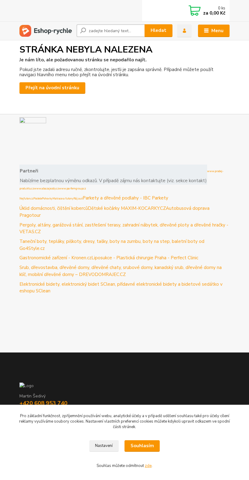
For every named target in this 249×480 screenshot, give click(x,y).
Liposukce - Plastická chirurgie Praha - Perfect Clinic (144, 258)
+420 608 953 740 (43, 403)
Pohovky (47, 198)
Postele (37, 198)
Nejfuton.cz (26, 198)
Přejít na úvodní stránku (52, 88)
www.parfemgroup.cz (72, 188)
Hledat (158, 30)
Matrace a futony (63, 198)
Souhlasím (142, 446)
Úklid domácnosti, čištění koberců (53, 208)
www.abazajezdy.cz (46, 188)
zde (148, 465)
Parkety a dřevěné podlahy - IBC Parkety (125, 198)
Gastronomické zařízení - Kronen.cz (55, 258)
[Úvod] (45, 31)
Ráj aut (78, 198)
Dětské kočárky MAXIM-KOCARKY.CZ (127, 208)
